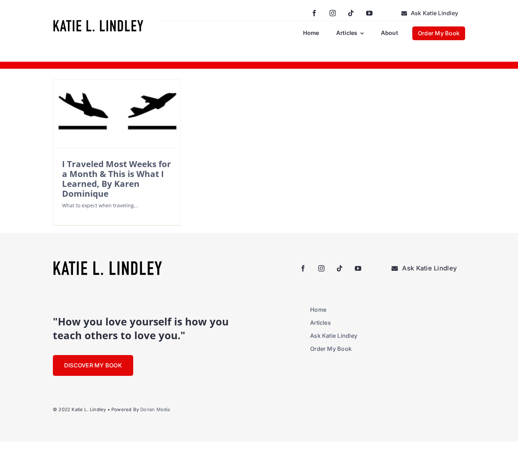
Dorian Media (155, 409)
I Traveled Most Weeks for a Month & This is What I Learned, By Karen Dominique (116, 178)
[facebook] (314, 13)
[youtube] (369, 13)
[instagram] (332, 13)
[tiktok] (351, 13)
